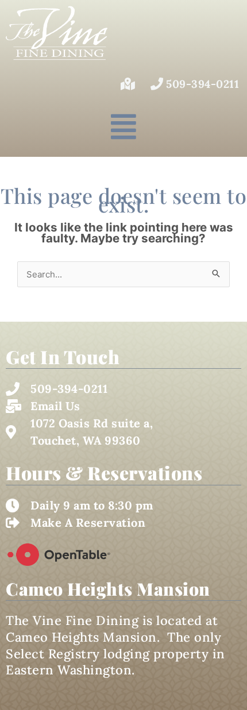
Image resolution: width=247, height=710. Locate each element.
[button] (123, 126)
